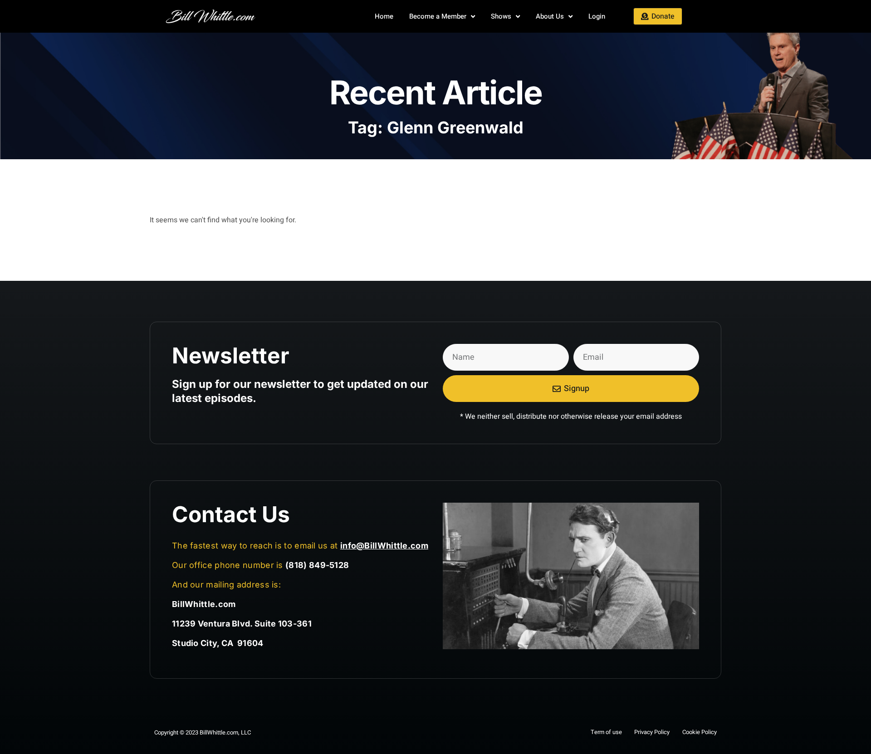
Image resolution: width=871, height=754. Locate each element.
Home (384, 16)
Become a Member (437, 16)
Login (596, 16)
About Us (550, 16)
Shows (501, 16)
